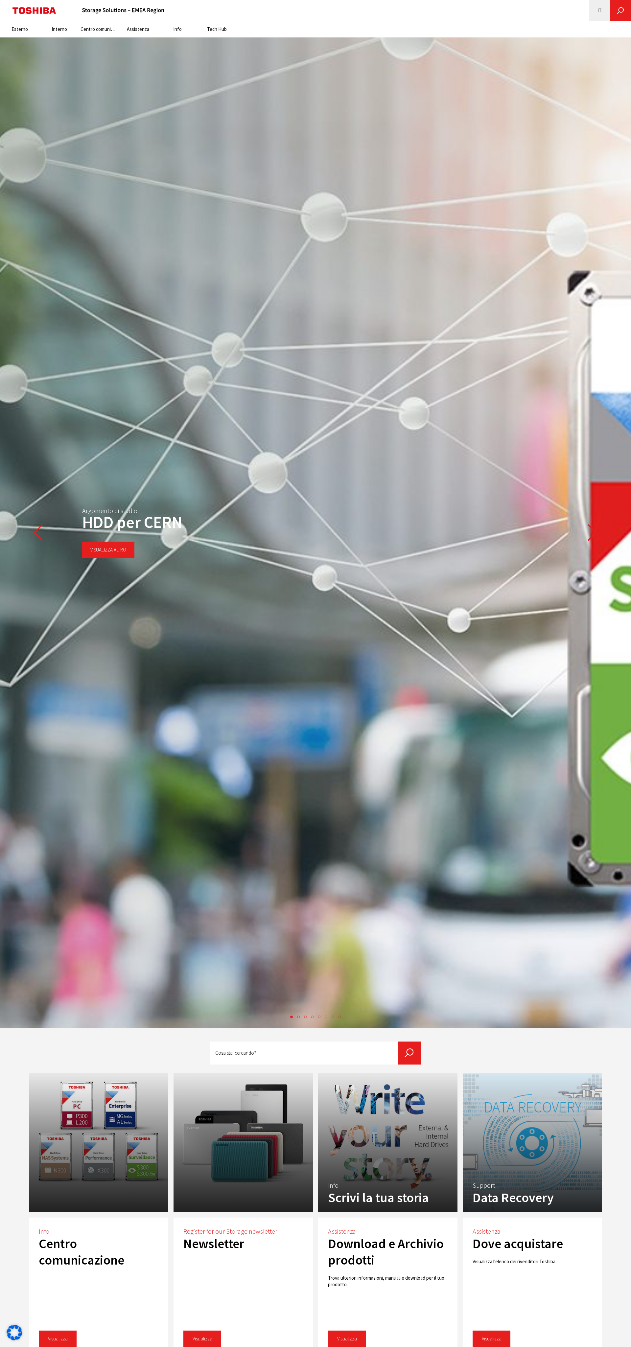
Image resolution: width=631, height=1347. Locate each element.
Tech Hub (217, 29)
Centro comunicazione (99, 29)
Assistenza (138, 29)
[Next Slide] (592, 533)
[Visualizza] (98, 1142)
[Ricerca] (620, 10)
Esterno (20, 29)
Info (177, 29)
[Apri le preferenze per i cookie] (14, 1339)
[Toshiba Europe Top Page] (34, 10)
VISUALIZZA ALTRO (108, 550)
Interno (59, 29)
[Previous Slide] (38, 533)
